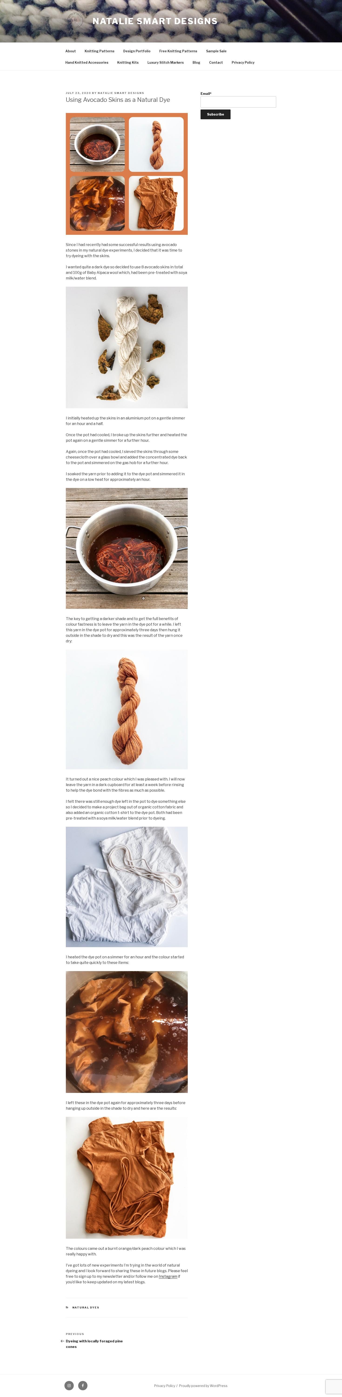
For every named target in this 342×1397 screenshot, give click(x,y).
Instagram (168, 1276)
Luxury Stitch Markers (166, 62)
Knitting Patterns (99, 51)
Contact (216, 62)
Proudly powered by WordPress (203, 1386)
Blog (196, 62)
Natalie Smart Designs (155, 21)
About (70, 51)
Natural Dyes (86, 1307)
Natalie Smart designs (121, 93)
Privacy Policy (243, 62)
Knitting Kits (128, 62)
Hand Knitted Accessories (86, 62)
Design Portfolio (137, 51)
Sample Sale (216, 51)
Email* (206, 94)
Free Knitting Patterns (178, 51)
